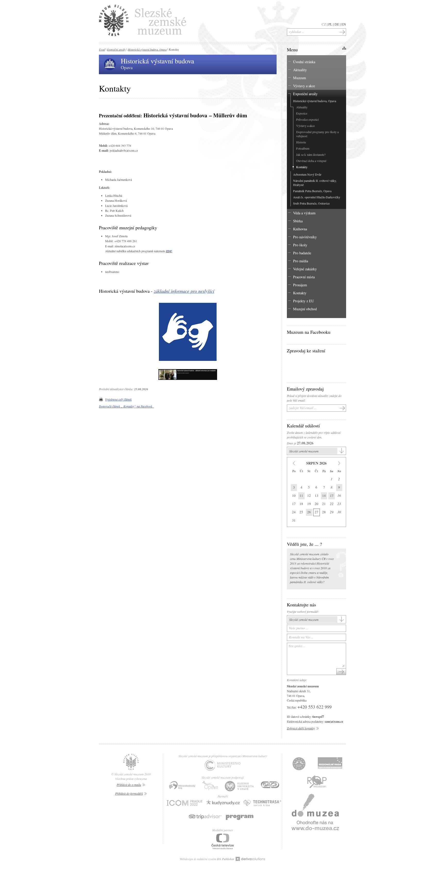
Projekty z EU (303, 300)
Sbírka (298, 220)
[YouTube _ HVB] (188, 380)
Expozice (301, 113)
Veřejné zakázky (305, 268)
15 (331, 495)
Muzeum (299, 77)
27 (316, 512)
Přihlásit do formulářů (129, 793)
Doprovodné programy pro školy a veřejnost (317, 134)
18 (301, 503)
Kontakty (301, 167)
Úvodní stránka (304, 61)
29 (331, 512)
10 (294, 495)
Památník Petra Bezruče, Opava (312, 191)
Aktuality (300, 69)
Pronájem (300, 284)
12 (309, 495)
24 (294, 512)
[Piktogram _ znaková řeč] (187, 361)
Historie (301, 142)
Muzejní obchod (305, 308)
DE (337, 24)
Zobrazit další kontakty (301, 728)
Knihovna (300, 228)
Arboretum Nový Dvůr (307, 174)
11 (301, 495)
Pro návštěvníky (305, 236)
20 (316, 503)
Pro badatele (302, 252)
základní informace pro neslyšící (184, 291)
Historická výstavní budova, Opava (147, 49)
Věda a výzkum (304, 212)
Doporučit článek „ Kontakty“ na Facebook (126, 406)
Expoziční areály (116, 49)
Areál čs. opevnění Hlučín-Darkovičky (316, 197)
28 (324, 512)
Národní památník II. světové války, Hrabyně (315, 182)
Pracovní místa (304, 276)
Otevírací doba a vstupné (311, 161)
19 (309, 503)
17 (294, 503)
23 (339, 503)
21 (324, 503)
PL (330, 24)
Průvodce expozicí (307, 119)
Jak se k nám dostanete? (311, 154)
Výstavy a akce (304, 85)
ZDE (169, 251)
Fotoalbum (302, 148)
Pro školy (300, 244)
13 (316, 495)
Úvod (102, 49)
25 (301, 512)
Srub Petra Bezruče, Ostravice (311, 203)
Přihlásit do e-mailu (129, 785)
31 (294, 520)
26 (309, 512)
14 (324, 495)
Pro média (300, 260)
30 (339, 512)
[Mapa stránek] (344, 48)
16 (339, 495)
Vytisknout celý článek (118, 399)
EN (343, 24)
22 (331, 503)
